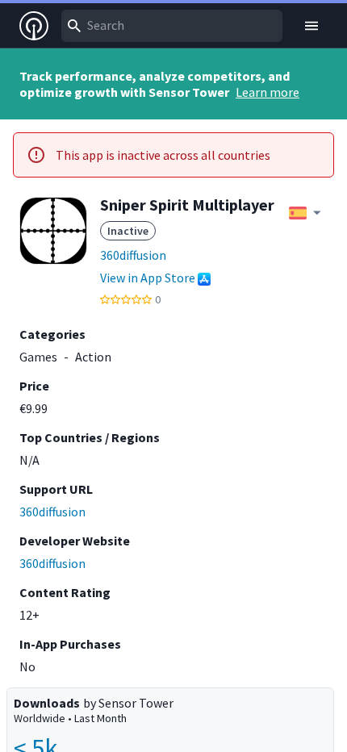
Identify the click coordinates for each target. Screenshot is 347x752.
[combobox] (171, 26)
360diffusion (133, 255)
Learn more (267, 92)
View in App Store (147, 277)
